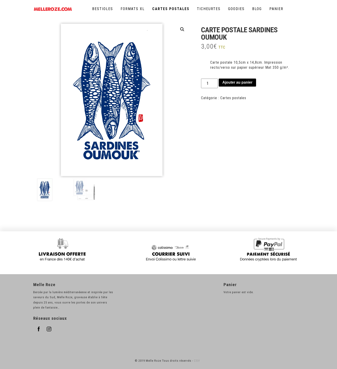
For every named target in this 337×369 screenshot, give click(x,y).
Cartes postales (170, 9)
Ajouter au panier (237, 82)
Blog (257, 9)
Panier (276, 9)
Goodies (236, 9)
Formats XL (133, 9)
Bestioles (102, 9)
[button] (182, 29)
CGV (197, 360)
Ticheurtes (209, 9)
